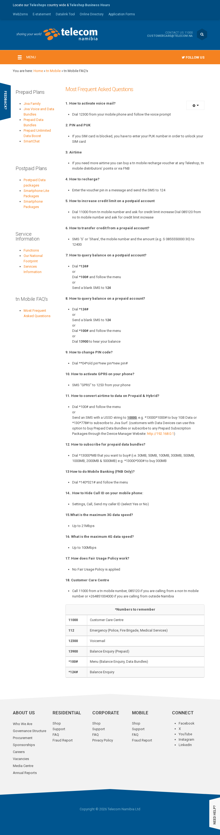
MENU (31, 57)
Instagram (186, 739)
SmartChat (32, 141)
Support (59, 729)
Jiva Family (32, 104)
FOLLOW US (194, 57)
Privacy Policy (102, 740)
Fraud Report (63, 740)
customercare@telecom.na (170, 36)
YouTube (185, 734)
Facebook (187, 723)
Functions (31, 250)
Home (38, 71)
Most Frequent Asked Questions (99, 89)
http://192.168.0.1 (160, 434)
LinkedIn (185, 745)
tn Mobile (53, 71)
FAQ (56, 735)
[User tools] (195, 105)
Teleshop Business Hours (89, 5)
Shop (57, 723)
